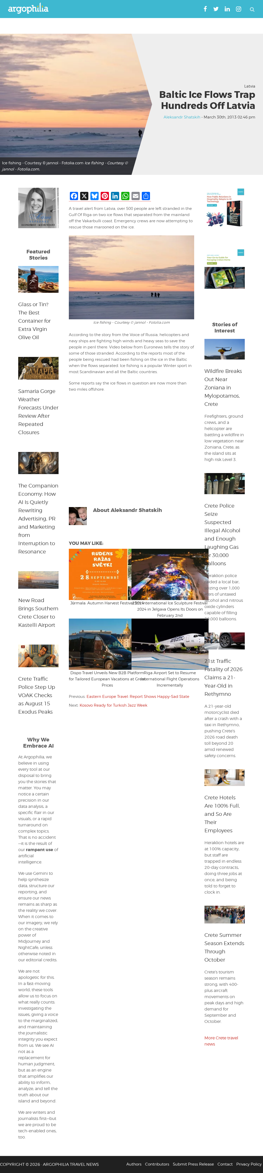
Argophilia (31, 8)
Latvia (249, 86)
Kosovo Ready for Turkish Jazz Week (113, 705)
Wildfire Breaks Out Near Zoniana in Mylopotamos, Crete (223, 387)
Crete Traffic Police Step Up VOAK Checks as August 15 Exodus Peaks (36, 695)
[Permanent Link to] (100, 574)
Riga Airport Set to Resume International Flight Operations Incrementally (170, 679)
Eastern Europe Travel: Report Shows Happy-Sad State (138, 696)
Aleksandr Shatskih (182, 117)
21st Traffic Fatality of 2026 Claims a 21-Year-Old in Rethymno (223, 677)
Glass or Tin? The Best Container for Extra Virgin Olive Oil (34, 320)
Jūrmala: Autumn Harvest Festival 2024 (107, 603)
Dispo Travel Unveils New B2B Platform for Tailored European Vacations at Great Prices (107, 679)
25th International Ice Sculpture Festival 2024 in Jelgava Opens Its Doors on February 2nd (170, 609)
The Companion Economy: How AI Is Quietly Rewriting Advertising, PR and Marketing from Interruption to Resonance (38, 519)
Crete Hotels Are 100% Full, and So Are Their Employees (222, 814)
